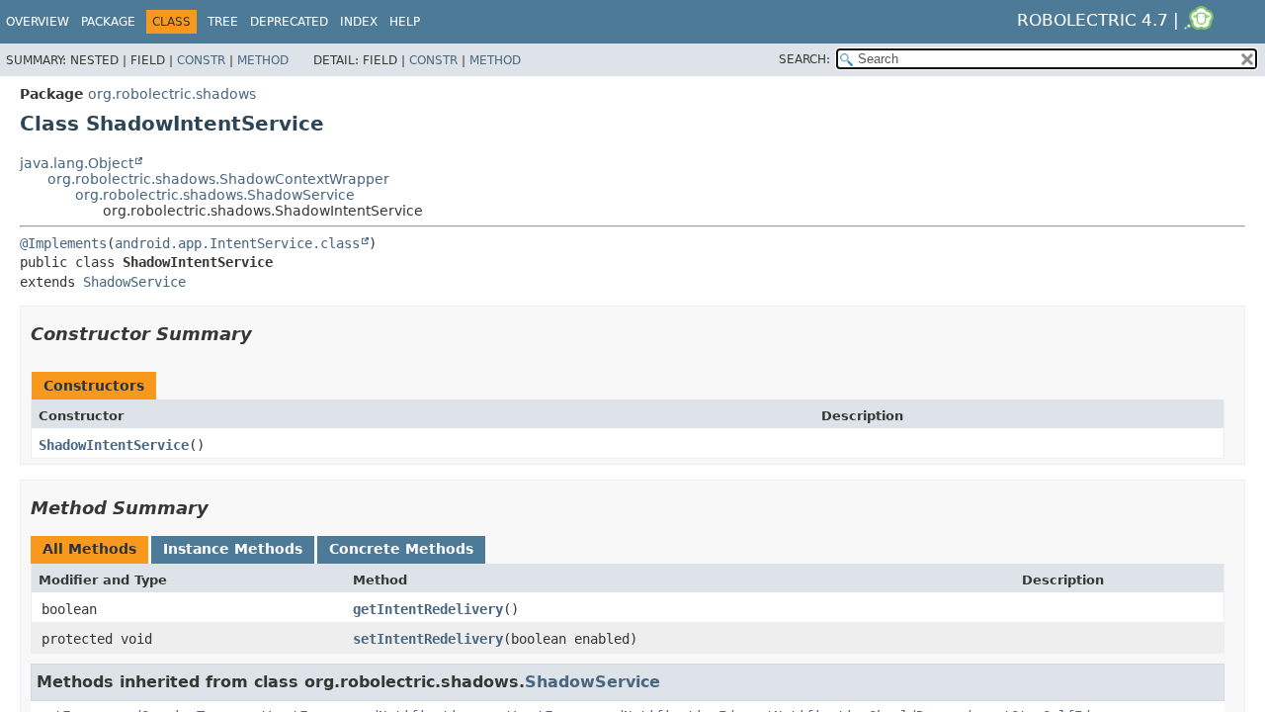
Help (404, 22)
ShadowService (134, 282)
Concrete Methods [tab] (401, 549)
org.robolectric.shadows (172, 94)
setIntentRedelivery (428, 639)
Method (263, 60)
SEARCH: (804, 59)
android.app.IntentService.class (237, 243)
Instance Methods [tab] (232, 549)
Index (359, 22)
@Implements (63, 243)
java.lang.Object (76, 163)
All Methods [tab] (89, 549)
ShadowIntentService (114, 445)
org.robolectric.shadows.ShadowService (215, 195)
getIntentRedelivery (428, 609)
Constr (201, 60)
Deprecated (289, 22)
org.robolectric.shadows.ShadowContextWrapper (218, 179)
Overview (37, 22)
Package (108, 22)
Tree (223, 22)
